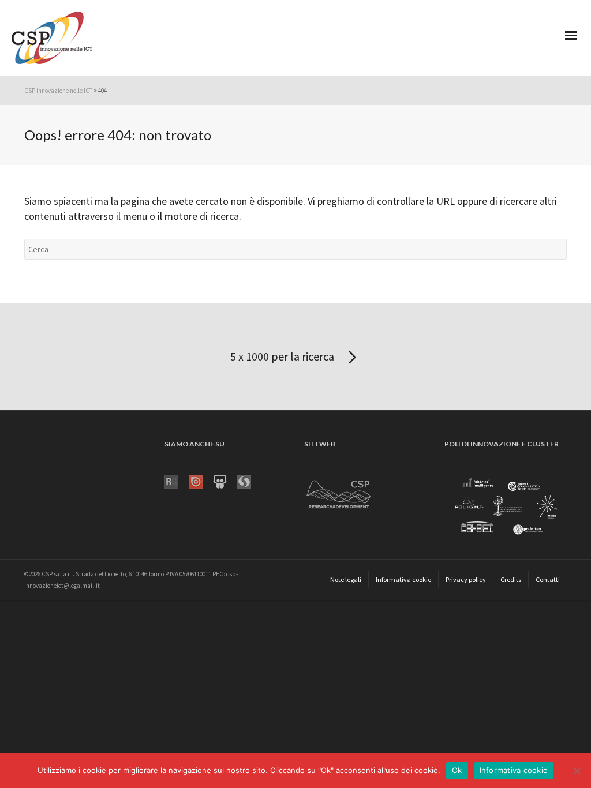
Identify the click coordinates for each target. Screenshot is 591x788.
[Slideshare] (225, 480)
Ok (457, 770)
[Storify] (249, 480)
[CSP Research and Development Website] (338, 492)
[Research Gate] (176, 480)
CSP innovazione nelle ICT (58, 91)
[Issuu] (201, 480)
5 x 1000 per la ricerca (283, 356)
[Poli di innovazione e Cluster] (505, 507)
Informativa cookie (514, 770)
